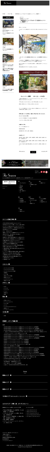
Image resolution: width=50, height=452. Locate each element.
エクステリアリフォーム (8, 279)
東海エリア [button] (6, 382)
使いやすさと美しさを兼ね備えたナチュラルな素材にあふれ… (14, 238)
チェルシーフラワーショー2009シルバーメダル (12, 360)
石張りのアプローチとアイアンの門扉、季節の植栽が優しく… (14, 245)
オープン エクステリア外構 (9, 268)
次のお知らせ (43, 151)
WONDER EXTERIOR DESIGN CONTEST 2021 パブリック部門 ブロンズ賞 (17, 358)
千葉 (29, 181)
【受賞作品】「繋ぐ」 (7, 249)
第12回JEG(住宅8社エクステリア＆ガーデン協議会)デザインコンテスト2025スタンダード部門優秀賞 (21, 328)
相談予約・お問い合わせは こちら (9, 182)
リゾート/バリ (6, 289)
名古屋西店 (22, 200)
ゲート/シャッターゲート (8, 301)
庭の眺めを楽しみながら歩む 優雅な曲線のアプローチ (12, 256)
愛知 (19, 197)
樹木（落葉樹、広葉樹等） (8, 419)
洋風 (5, 294)
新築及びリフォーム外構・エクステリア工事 (12, 407)
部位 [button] (4, 296)
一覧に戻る (33, 152)
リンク (4, 188)
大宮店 (42, 200)
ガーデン (5, 305)
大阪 (19, 208)
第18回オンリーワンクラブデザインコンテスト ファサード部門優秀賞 (16, 342)
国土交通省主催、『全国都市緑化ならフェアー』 (12, 361)
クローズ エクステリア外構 (9, 269)
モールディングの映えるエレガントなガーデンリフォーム (13, 226)
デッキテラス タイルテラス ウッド (10, 306)
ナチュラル (6, 288)
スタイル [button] (5, 264)
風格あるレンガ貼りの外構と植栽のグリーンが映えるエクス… (14, 237)
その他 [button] (4, 312)
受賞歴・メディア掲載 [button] (9, 321)
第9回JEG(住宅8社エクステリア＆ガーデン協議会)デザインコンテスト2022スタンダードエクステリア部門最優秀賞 (24, 347)
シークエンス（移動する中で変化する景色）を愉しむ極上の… (14, 251)
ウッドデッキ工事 (29, 407)
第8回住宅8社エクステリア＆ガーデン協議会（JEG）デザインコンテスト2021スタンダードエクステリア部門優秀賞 (24, 355)
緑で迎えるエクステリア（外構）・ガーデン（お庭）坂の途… (14, 224)
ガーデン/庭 (6, 303)
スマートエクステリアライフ (33, 413)
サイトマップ (5, 186)
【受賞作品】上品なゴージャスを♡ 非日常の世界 (12, 254)
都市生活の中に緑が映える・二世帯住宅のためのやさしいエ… (14, 227)
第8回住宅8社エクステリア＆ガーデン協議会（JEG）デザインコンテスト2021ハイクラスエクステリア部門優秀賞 (24, 353)
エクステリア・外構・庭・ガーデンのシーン (16, 403)
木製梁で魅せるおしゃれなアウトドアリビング (11, 240)
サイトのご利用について (7, 435)
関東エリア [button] (6, 375)
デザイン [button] (5, 282)
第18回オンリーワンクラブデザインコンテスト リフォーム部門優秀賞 (16, 341)
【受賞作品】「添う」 (7, 259)
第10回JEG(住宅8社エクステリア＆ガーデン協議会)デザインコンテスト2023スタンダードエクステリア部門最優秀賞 (24, 336)
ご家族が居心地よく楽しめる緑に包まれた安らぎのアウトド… (14, 248)
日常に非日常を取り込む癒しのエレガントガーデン (12, 223)
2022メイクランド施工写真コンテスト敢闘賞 (12, 345)
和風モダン (6, 292)
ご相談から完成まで (6, 434)
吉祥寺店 (21, 189)
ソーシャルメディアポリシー (8, 440)
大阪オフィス (22, 211)
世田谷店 (21, 186)
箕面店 (21, 209)
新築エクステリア (7, 277)
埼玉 (40, 197)
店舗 (5, 315)
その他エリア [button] (14, 396)
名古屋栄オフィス (23, 201)
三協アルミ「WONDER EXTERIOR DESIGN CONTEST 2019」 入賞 (15, 364)
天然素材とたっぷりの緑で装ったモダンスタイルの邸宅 (13, 242)
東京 (19, 181)
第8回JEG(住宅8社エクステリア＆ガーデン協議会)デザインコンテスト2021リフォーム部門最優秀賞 (21, 352)
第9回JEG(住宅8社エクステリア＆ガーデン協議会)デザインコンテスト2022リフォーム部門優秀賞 (21, 350)
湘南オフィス (32, 203)
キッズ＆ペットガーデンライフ (33, 416)
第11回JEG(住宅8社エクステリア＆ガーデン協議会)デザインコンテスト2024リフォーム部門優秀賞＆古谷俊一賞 (23, 330)
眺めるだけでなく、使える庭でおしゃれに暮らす (11, 234)
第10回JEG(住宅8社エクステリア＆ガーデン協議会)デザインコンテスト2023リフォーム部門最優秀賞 (21, 334)
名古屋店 (21, 198)
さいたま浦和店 (43, 198)
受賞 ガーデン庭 (7, 280)
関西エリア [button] (6, 389)
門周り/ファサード (7, 300)
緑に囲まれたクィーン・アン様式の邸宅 (10, 229)
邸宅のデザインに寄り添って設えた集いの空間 (11, 253)
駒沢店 (21, 187)
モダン (5, 286)
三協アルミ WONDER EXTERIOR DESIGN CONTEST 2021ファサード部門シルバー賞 (20, 356)
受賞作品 (5, 272)
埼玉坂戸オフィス (44, 201)
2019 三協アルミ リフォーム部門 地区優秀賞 (12, 363)
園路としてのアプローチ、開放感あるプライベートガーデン (13, 232)
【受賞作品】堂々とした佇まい (8, 257)
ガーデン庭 (6, 274)
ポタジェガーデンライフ (32, 411)
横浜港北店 (32, 198)
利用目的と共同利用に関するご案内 (9, 437)
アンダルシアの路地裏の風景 (8, 235)
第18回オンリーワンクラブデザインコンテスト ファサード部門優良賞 (16, 339)
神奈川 (30, 197)
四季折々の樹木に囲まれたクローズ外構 (10, 246)
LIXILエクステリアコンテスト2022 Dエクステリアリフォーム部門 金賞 (17, 344)
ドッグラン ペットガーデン (9, 309)
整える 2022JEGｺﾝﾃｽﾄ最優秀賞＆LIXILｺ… (10, 243)
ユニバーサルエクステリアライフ (34, 414)
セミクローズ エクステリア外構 (9, 271)
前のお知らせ (22, 151)
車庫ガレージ (6, 308)
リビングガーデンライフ (32, 410)
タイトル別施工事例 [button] (8, 219)
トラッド (5, 291)
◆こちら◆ (30, 120)
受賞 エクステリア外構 (8, 275)
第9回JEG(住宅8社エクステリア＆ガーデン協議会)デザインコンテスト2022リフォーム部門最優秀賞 (21, 349)
